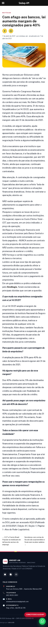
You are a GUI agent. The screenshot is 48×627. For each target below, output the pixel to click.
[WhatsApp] (10, 574)
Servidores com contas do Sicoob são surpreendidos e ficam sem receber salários (34, 539)
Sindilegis (12, 287)
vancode (11, 622)
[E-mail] (16, 574)
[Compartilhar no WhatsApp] (11, 31)
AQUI (31, 522)
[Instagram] (5, 574)
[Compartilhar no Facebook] (4, 31)
